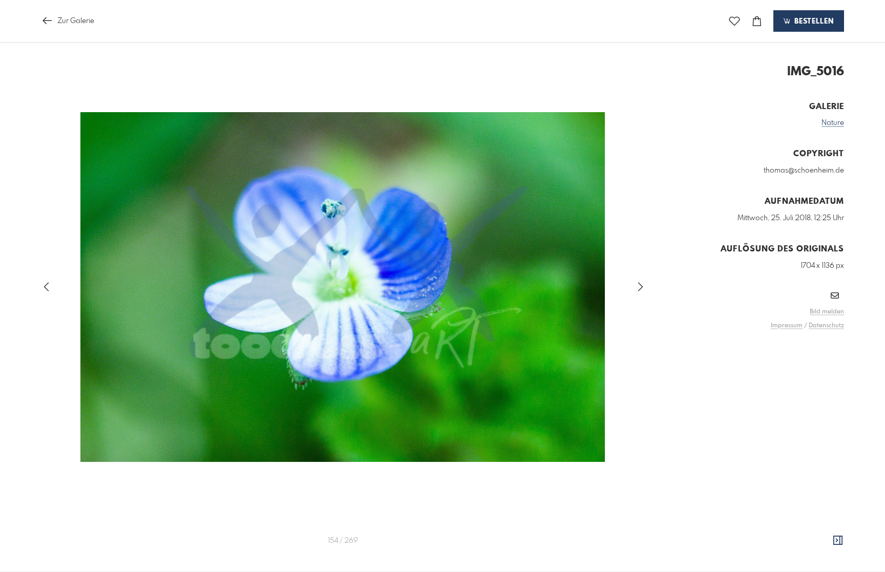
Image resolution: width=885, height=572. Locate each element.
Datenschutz (826, 326)
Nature (832, 122)
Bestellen (813, 21)
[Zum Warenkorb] (757, 21)
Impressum (787, 326)
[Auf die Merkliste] (734, 21)
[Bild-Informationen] (838, 541)
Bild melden (827, 312)
